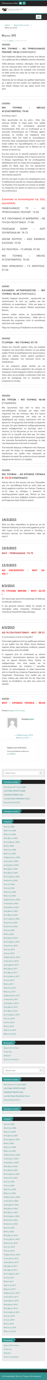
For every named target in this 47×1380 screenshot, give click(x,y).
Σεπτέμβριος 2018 (12, 941)
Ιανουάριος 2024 (11, 903)
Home (7, 25)
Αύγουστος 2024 (11, 880)
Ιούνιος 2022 (9, 930)
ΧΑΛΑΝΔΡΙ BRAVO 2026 (13, 794)
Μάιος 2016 (9, 1026)
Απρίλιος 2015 (23, 737)
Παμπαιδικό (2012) (12, 802)
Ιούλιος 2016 (9, 1018)
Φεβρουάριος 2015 (23, 735)
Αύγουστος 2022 (11, 926)
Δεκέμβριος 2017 (11, 964)
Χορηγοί (7, 1055)
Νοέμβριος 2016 (11, 1007)
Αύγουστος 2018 (11, 945)
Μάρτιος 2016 (10, 1034)
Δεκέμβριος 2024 (11, 865)
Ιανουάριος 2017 (11, 999)
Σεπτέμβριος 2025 (12, 842)
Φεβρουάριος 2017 (12, 995)
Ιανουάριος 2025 (11, 861)
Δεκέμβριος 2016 (11, 1003)
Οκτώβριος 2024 (11, 872)
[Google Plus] (24, 3)
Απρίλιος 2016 (10, 1030)
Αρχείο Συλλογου (21, 25)
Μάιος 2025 (9, 846)
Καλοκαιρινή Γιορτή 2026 (15, 787)
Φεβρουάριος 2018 (12, 957)
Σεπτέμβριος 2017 (12, 976)
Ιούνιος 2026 (9, 826)
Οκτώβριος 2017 (11, 972)
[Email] (20, 3)
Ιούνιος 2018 (9, 953)
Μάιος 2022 (9, 934)
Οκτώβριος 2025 (11, 838)
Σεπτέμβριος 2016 (12, 1014)
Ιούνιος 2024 (9, 888)
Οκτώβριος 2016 (11, 1011)
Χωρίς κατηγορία (11, 1059)
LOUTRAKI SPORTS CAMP (15, 791)
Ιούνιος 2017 (9, 980)
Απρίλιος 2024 (10, 892)
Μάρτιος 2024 (10, 895)
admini (11, 41)
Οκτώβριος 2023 (11, 915)
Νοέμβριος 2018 (11, 938)
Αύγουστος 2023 (11, 922)
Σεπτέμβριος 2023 (12, 918)
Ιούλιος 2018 (9, 949)
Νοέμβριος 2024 (11, 869)
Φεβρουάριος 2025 (12, 857)
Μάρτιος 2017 (10, 991)
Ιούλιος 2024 (9, 884)
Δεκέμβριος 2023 (11, 907)
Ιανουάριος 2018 (11, 961)
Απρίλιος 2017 (10, 988)
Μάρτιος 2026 (10, 834)
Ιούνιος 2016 (9, 1022)
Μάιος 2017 (9, 984)
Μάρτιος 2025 (10, 853)
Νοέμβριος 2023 (11, 911)
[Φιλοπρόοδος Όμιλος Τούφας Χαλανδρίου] (22, 9)
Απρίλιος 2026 (10, 830)
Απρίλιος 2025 (10, 849)
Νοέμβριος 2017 (11, 968)
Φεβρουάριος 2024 (12, 899)
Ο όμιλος (8, 1051)
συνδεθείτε (11, 754)
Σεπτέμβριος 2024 (12, 876)
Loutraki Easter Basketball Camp (17, 798)
